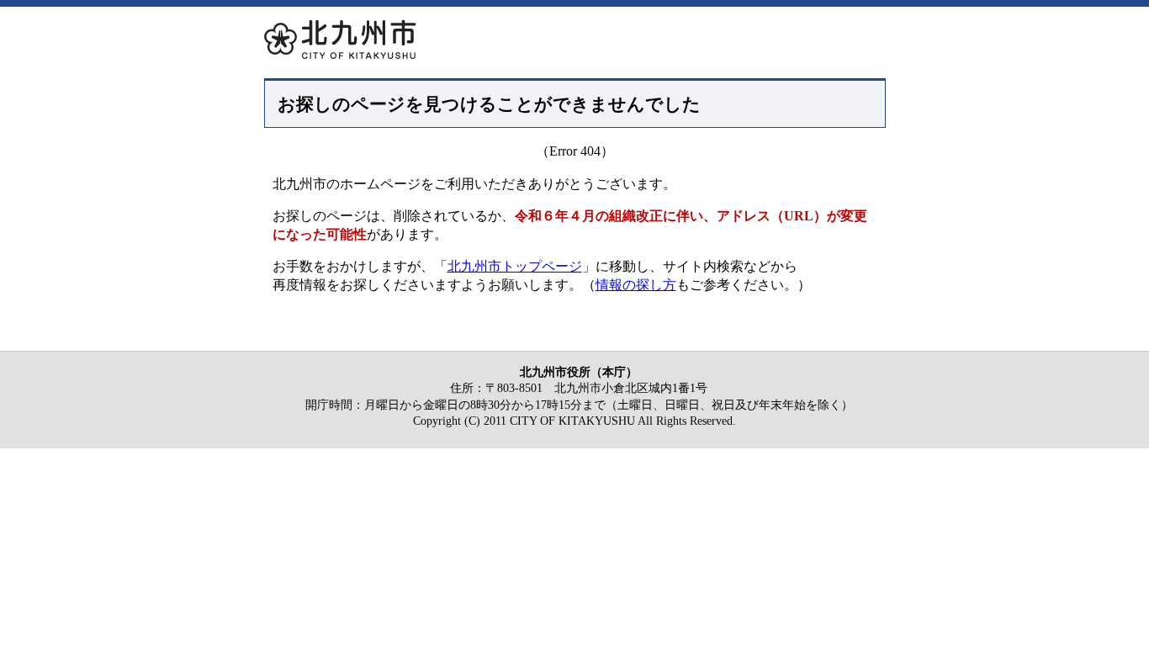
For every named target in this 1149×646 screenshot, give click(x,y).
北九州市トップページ (514, 266)
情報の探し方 (636, 285)
